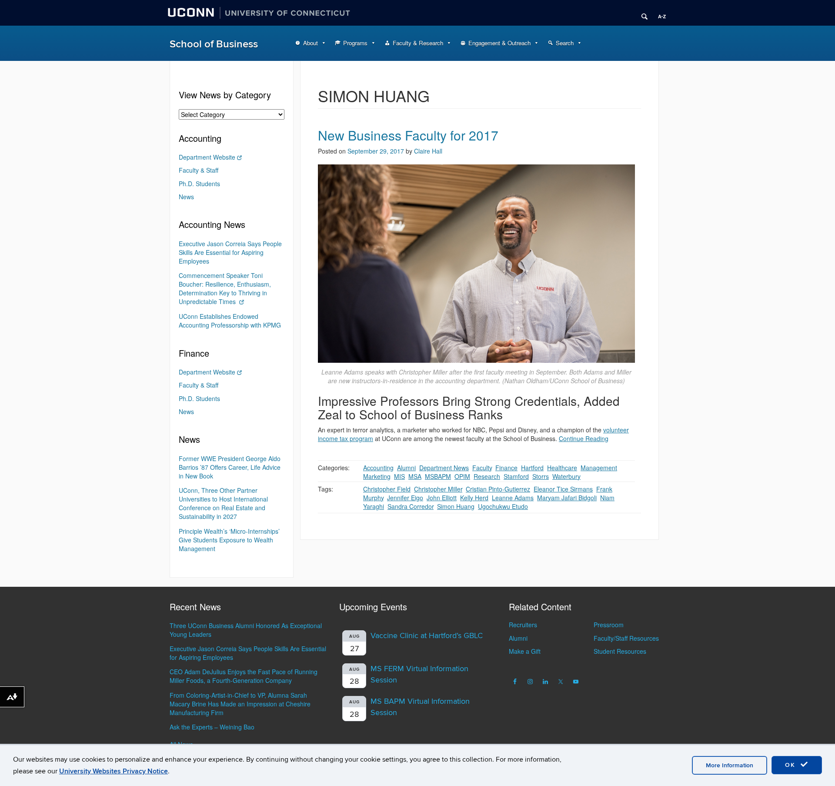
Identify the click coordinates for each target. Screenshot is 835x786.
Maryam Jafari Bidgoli (567, 497)
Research (487, 476)
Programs (355, 43)
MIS (399, 476)
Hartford (532, 467)
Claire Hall (428, 151)
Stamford (516, 476)
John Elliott (442, 497)
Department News (444, 467)
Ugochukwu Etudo (503, 506)
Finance (506, 467)
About (310, 43)
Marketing (377, 476)
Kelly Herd (474, 497)
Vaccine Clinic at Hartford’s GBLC (427, 635)
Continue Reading (583, 438)
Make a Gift (525, 651)
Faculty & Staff (198, 170)
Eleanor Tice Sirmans (563, 489)
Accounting (378, 467)
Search (565, 43)
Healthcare (562, 467)
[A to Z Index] (659, 13)
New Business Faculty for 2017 (408, 135)
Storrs (540, 476)
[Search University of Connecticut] (641, 13)
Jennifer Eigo (405, 497)
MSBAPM (438, 476)
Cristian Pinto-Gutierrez (498, 489)
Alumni (406, 467)
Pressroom (609, 624)
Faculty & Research (418, 43)
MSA (414, 476)
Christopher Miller (438, 489)
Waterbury (566, 476)
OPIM (462, 476)
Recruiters (523, 624)
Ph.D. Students (199, 183)
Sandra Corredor (410, 506)
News (186, 196)
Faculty (482, 467)
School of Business (214, 44)
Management (599, 467)
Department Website (207, 157)
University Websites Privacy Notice (113, 771)
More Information (729, 765)
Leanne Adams (513, 497)
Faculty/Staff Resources (626, 638)
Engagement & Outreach (499, 43)
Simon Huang (455, 506)
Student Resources (620, 651)
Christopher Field (387, 489)
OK (791, 765)
